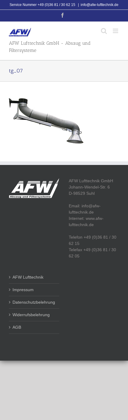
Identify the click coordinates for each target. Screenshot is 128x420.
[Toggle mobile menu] (116, 31)
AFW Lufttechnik (28, 277)
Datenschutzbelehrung (34, 302)
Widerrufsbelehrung (31, 314)
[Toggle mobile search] (104, 31)
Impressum (23, 289)
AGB (17, 327)
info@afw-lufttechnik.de (99, 5)
